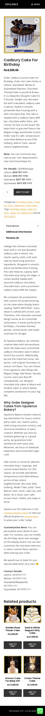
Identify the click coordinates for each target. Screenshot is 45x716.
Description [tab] (12, 225)
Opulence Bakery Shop (16, 512)
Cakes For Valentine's (21, 212)
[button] (36, 20)
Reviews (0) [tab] (12, 237)
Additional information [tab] (19, 231)
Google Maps (31, 516)
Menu (37, 4)
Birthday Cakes (24, 201)
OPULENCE (11, 4)
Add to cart (23, 192)
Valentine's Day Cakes (26, 205)
